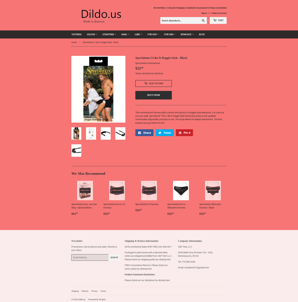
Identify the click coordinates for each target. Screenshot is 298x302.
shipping (75, 291)
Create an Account (219, 13)
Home (74, 42)
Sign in (204, 13)
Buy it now (153, 95)
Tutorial (76, 34)
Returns (85, 291)
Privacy (94, 291)
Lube (137, 34)
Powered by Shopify (97, 299)
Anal (124, 34)
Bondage (186, 34)
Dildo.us (81, 299)
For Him (169, 34)
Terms (103, 291)
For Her (152, 34)
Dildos (91, 34)
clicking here (165, 259)
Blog (202, 34)
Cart (220, 20)
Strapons (108, 34)
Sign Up (114, 257)
